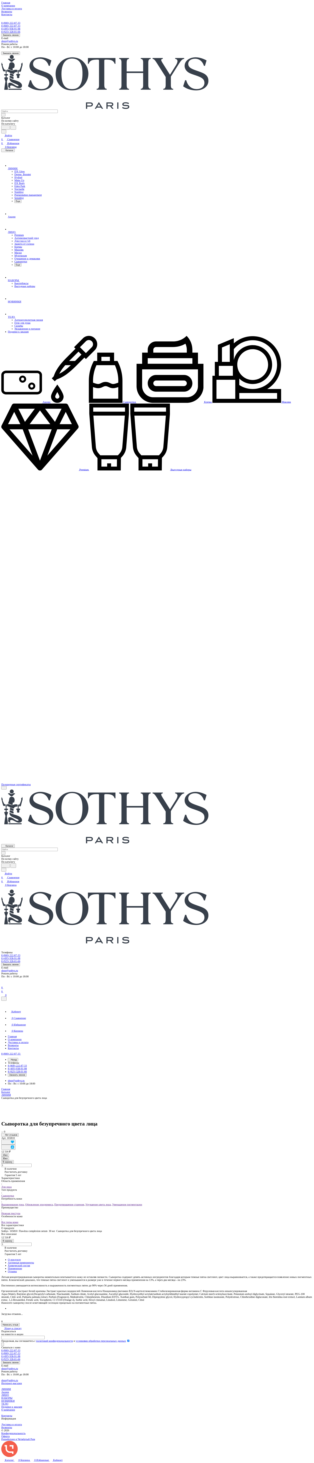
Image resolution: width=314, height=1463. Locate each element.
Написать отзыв (10, 1325)
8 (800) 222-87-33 (10, 23)
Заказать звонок (11, 35)
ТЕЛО (4, 1403)
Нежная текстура (10, 1213)
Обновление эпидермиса (39, 1204)
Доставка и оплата (11, 1424)
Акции (5, 1392)
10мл (5, 1155)
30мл (5, 1158)
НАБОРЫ (6, 1398)
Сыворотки (7, 1195)
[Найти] (13, 127)
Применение (15, 1268)
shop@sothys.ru (9, 41)
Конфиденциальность (13, 1433)
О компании (8, 1409)
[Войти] (2, 983)
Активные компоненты (21, 1262)
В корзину (7, 1162)
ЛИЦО (5, 1395)
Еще (18, 201)
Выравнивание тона (12, 1204)
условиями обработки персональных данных (101, 1341)
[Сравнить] (8, 1147)
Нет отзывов (10, 1135)
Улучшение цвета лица (98, 1204)
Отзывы (12, 1271)
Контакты (6, 1415)
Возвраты (6, 1427)
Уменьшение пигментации (127, 1204)
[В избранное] (8, 1142)
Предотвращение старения (69, 1204)
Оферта (5, 1436)
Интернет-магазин (11, 1383)
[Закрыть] (4, 999)
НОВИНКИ (8, 1401)
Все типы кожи (9, 1222)
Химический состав (19, 1265)
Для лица (6, 1187)
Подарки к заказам (11, 1406)
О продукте (14, 1259)
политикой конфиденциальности (54, 1341)
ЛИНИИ (6, 1389)
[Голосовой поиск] (5, 127)
